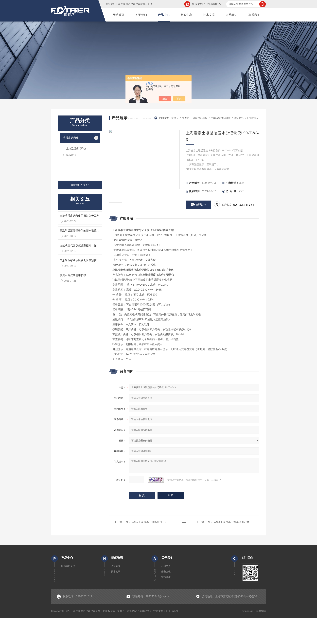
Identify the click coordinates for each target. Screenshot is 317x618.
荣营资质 (166, 576)
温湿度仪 (71, 155)
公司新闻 (115, 566)
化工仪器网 (172, 611)
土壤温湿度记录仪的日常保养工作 (79, 215)
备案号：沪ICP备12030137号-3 (134, 611)
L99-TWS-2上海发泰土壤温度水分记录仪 (149, 522)
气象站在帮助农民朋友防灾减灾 (78, 260)
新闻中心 (186, 15)
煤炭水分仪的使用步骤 (73, 275)
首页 (173, 117)
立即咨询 (201, 204)
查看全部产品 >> (80, 184)
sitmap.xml (248, 611)
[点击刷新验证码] (156, 480)
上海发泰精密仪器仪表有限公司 (133, 4)
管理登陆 (261, 611)
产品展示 (184, 117)
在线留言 (232, 15)
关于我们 (141, 15)
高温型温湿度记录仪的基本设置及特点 (82, 230)
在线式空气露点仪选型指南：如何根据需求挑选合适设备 (93, 245)
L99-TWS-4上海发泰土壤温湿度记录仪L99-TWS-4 (236, 522)
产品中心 (164, 15)
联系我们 (254, 15)
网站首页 (118, 15)
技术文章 (209, 15)
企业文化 (166, 571)
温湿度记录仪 (71, 137)
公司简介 (166, 566)
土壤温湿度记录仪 (76, 148)
